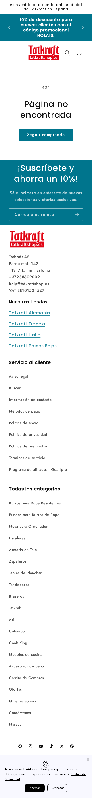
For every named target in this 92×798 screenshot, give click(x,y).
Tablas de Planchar (25, 573)
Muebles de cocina (25, 654)
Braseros (16, 596)
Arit (12, 619)
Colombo (17, 631)
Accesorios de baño (26, 666)
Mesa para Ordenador (28, 526)
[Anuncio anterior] (9, 27)
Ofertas (15, 689)
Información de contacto (30, 399)
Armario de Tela (23, 549)
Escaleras (17, 538)
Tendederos (19, 584)
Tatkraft (15, 608)
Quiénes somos (22, 701)
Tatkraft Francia (27, 324)
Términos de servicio (27, 457)
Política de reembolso (28, 446)
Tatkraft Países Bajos (33, 346)
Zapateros (17, 561)
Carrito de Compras (26, 677)
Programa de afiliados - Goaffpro (38, 469)
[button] (11, 53)
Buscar (15, 388)
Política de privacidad (28, 434)
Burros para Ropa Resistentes (35, 503)
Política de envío (23, 423)
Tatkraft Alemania (29, 313)
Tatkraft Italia (24, 335)
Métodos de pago (24, 411)
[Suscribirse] (77, 214)
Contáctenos (20, 712)
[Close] (88, 759)
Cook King (18, 642)
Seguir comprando (46, 135)
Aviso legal (18, 376)
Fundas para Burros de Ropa (34, 514)
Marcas (15, 724)
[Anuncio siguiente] (83, 27)
